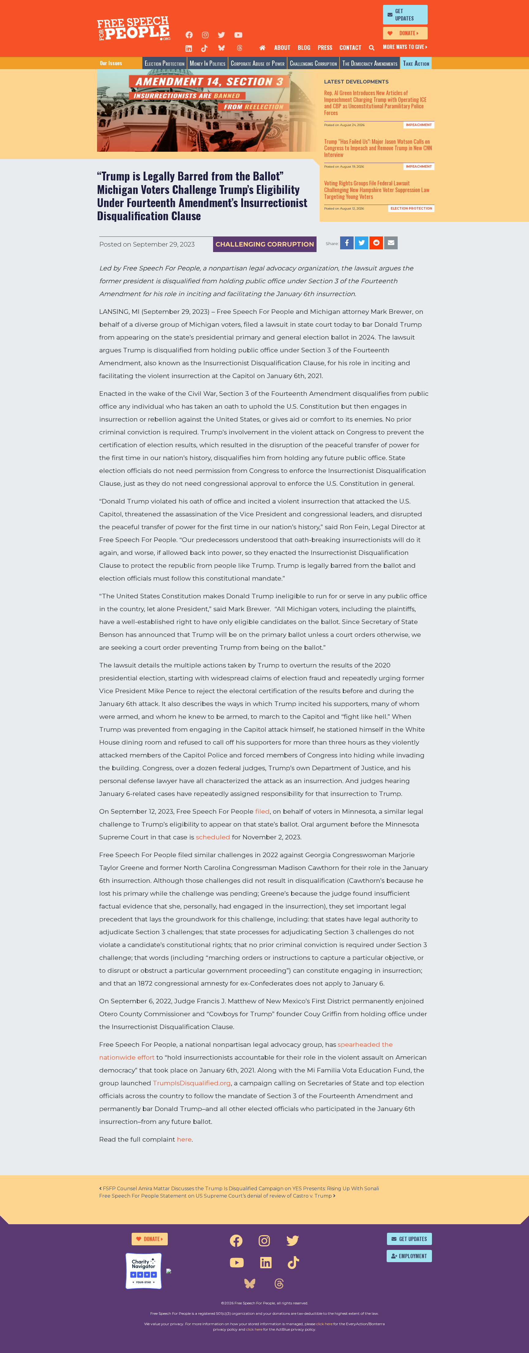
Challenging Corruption (313, 63)
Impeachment (419, 125)
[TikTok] (204, 48)
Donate (407, 33)
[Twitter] (221, 34)
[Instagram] (205, 34)
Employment (413, 1256)
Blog (304, 47)
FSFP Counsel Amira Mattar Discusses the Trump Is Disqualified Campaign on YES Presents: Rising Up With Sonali (240, 1188)
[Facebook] (189, 34)
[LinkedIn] (189, 48)
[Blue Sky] (221, 48)
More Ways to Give (403, 46)
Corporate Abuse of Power (257, 63)
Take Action (416, 63)
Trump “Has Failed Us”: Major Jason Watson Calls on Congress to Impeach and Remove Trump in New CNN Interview (378, 147)
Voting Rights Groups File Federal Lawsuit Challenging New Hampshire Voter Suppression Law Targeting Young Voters (377, 189)
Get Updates (404, 14)
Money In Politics (207, 63)
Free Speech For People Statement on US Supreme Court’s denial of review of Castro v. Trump (216, 1196)
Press (325, 47)
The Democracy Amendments (369, 63)
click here (324, 1323)
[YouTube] (238, 34)
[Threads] (239, 48)
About (282, 47)
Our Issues (111, 63)
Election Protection (164, 63)
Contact (351, 47)
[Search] (371, 47)
